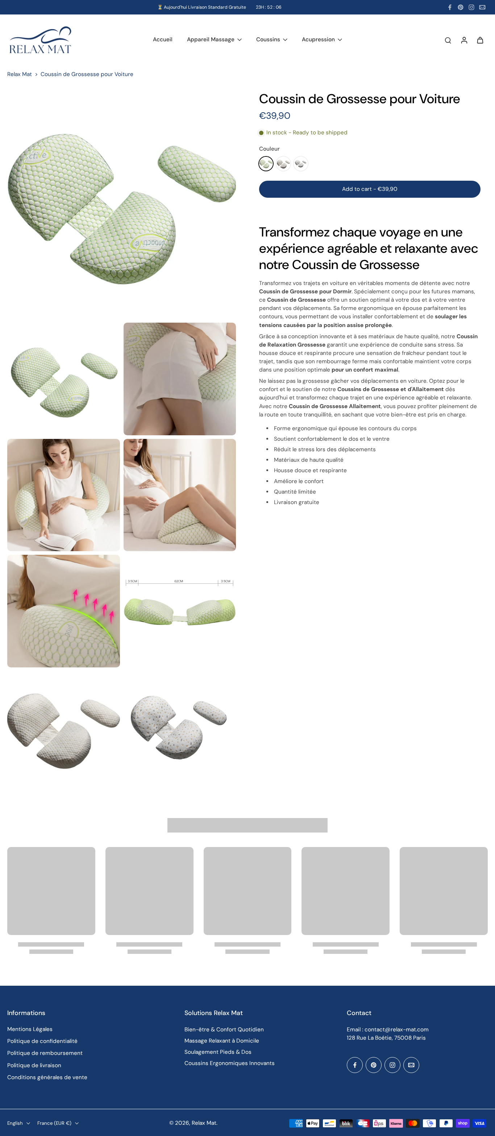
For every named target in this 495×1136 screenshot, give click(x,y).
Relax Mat (19, 74)
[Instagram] (471, 7)
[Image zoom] (121, 205)
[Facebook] (449, 7)
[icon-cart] (480, 40)
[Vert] (266, 164)
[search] (448, 40)
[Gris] (301, 164)
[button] (370, 189)
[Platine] (283, 164)
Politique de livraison (34, 1065)
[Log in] (464, 40)
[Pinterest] (460, 7)
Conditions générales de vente (47, 1077)
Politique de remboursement (45, 1053)
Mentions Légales (30, 1029)
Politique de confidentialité (42, 1041)
